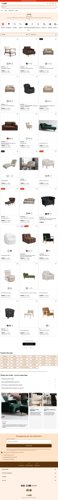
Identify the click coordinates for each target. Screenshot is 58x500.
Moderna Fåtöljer (53, 356)
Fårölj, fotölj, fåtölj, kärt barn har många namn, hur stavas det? (12, 388)
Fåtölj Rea (14, 359)
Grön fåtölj (43, 359)
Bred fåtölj (34, 356)
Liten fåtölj (24, 361)
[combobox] (43, 34)
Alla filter (3, 34)
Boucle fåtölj (24, 356)
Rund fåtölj (24, 364)
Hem (2, 10)
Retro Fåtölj (53, 361)
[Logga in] (47, 3)
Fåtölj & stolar (11, 10)
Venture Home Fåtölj (24, 367)
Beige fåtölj (5, 356)
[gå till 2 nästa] (30, 30)
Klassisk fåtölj (5, 361)
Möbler (5, 10)
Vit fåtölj (33, 367)
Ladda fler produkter (29, 344)
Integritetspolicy (12, 450)
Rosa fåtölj (14, 364)
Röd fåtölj (5, 364)
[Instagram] (30, 490)
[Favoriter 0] (50, 3)
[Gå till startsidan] (4, 3)
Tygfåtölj (14, 367)
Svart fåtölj (53, 364)
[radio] (8, 64)
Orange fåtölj (43, 361)
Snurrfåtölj (34, 364)
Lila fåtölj (14, 361)
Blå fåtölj (14, 356)
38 (30, 347)
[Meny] (55, 3)
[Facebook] (27, 490)
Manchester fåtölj (34, 361)
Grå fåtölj (33, 359)
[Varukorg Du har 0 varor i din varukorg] (53, 3)
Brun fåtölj (43, 356)
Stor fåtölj (43, 364)
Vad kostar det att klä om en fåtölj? (7, 378)
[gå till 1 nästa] (28, 30)
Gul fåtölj (53, 359)
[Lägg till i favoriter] (17, 39)
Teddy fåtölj (5, 367)
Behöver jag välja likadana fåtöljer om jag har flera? (10, 381)
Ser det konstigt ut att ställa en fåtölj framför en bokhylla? (11, 385)
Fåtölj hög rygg (5, 359)
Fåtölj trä (24, 359)
